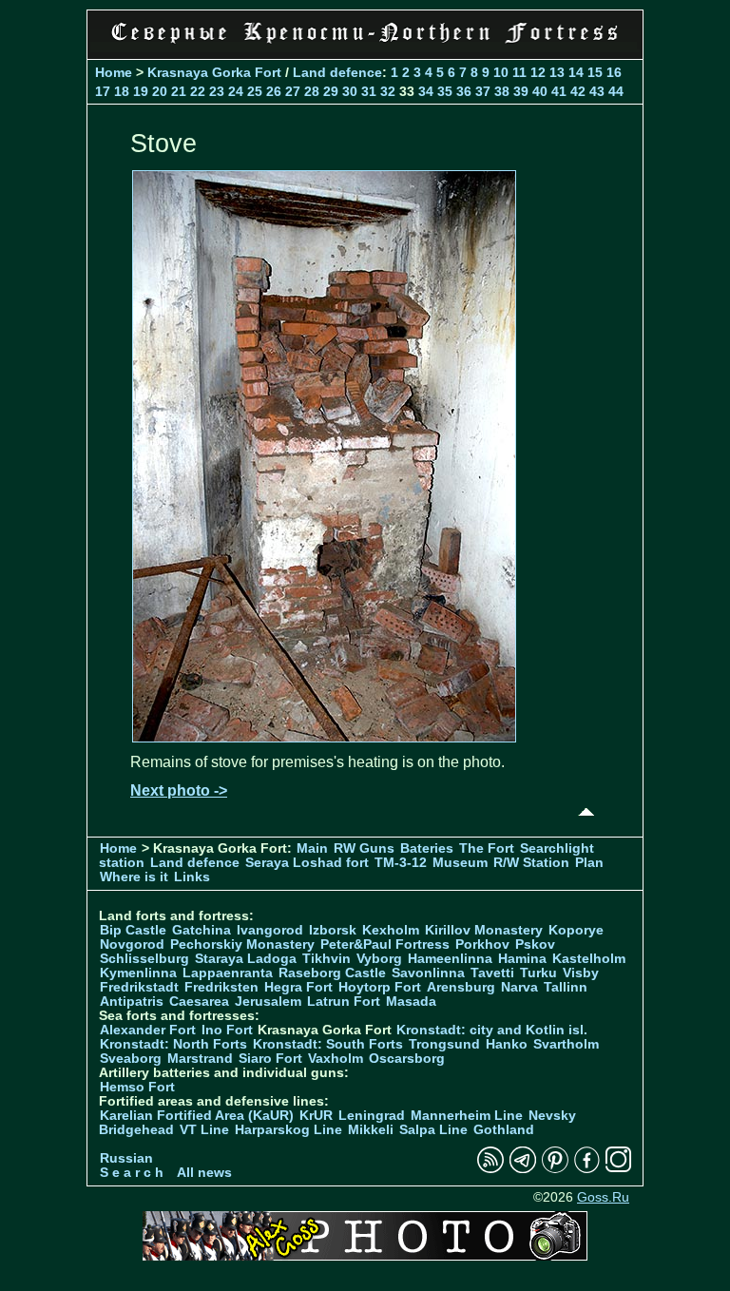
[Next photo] (324, 737)
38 (501, 91)
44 (616, 91)
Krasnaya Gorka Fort (214, 72)
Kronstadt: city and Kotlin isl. (491, 1030)
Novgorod (132, 944)
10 (501, 72)
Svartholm (566, 1044)
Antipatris (131, 1001)
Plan (589, 863)
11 (519, 72)
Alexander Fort (148, 1030)
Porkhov (482, 944)
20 (159, 91)
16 (614, 72)
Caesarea (199, 1001)
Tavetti (492, 973)
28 (311, 91)
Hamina (522, 959)
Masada (411, 1001)
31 (368, 91)
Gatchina (201, 930)
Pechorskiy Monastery (242, 944)
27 (292, 91)
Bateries (426, 848)
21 (178, 91)
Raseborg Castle (332, 973)
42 (578, 91)
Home (113, 72)
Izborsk (332, 930)
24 (235, 91)
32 (387, 91)
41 (559, 91)
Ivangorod (270, 930)
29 (330, 91)
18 (121, 91)
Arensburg (461, 987)
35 (444, 91)
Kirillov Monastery (484, 930)
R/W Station (531, 863)
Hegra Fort (298, 987)
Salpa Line (433, 1130)
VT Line (204, 1130)
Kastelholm (588, 959)
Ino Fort (227, 1030)
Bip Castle (133, 930)
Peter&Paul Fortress (385, 944)
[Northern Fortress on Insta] (618, 1169)
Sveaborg (131, 1058)
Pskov (535, 944)
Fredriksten (221, 987)
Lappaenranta (227, 973)
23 (216, 91)
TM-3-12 (401, 863)
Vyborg (379, 959)
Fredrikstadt (139, 987)
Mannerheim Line (467, 1115)
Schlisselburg (144, 959)
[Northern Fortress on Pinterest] (555, 1169)
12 (538, 72)
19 (140, 91)
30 (349, 91)
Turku (538, 973)
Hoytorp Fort (379, 987)
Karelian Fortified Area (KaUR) (197, 1115)
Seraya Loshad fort (307, 863)
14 (576, 72)
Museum (460, 863)
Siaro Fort (270, 1058)
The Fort (486, 848)
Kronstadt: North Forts (175, 1044)
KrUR (316, 1115)
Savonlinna (428, 973)
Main (312, 848)
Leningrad (371, 1115)
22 (197, 91)
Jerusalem (268, 1001)
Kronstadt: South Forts (328, 1044)
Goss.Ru (603, 1197)
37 (482, 91)
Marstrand (200, 1058)
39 (520, 91)
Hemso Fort (137, 1087)
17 (102, 91)
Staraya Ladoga (246, 959)
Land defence (337, 72)
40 (540, 91)
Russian (126, 1158)
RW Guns (364, 848)
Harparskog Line (288, 1130)
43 (597, 91)
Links (192, 877)
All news (204, 1173)
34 (425, 91)
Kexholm (390, 930)
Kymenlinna (138, 973)
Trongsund (444, 1044)
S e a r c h (131, 1173)
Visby (581, 973)
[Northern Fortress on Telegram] (522, 1169)
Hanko (507, 1044)
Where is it (134, 877)
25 (254, 91)
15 (595, 72)
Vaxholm (335, 1058)
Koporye (576, 930)
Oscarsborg (407, 1058)
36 (463, 91)
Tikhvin (326, 959)
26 (273, 91)
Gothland (503, 1130)
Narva (519, 987)
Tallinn (565, 987)
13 (557, 72)
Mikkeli (371, 1130)
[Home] (365, 47)
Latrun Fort (343, 1001)
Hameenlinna (450, 959)
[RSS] (490, 1169)
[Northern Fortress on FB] (587, 1169)
